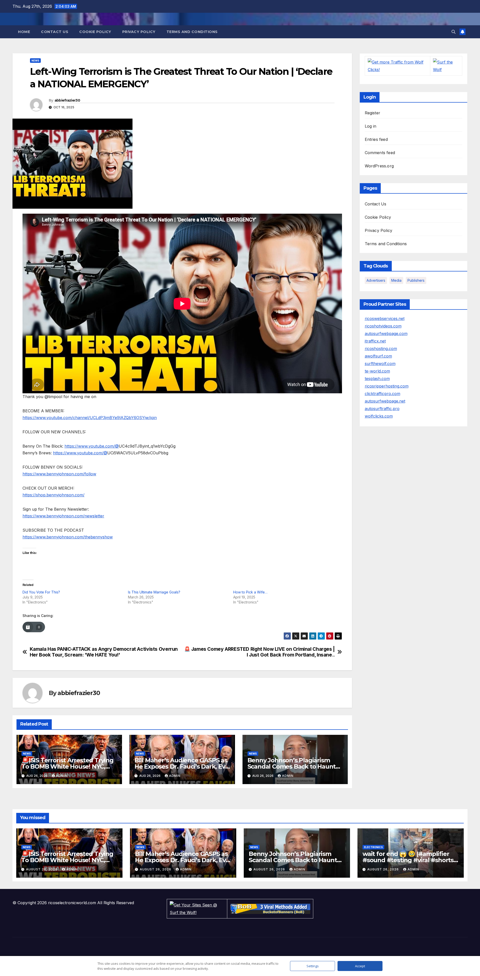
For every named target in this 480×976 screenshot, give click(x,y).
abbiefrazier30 (67, 100)
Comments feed (380, 152)
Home (24, 32)
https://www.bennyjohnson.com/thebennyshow (67, 536)
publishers (416, 280)
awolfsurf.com (378, 356)
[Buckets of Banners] (270, 908)
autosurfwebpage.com (386, 333)
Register (372, 112)
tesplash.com (377, 378)
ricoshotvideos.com (383, 326)
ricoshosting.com (381, 348)
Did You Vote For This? (41, 592)
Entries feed (376, 139)
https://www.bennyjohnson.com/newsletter (63, 515)
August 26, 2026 (42, 869)
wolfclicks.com (379, 416)
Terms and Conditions (192, 32)
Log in (370, 126)
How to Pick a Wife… (250, 592)
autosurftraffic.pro (382, 408)
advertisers (375, 280)
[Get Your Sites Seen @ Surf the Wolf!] (197, 908)
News (35, 60)
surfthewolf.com (380, 363)
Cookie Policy (95, 32)
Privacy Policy (139, 32)
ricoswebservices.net (384, 318)
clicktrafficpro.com (382, 393)
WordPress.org (379, 165)
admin (62, 776)
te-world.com (377, 371)
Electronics (373, 847)
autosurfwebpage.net (385, 401)
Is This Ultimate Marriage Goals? (154, 592)
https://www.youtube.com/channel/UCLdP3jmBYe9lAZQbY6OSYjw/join (89, 417)
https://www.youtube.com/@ (91, 446)
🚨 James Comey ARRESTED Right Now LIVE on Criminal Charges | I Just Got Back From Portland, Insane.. (259, 652)
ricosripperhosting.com (386, 386)
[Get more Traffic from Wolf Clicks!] (397, 65)
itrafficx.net (375, 341)
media (396, 280)
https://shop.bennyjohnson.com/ (53, 494)
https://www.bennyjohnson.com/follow (59, 473)
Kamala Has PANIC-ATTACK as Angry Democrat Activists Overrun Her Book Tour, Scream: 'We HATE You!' (104, 652)
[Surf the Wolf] (446, 65)
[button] (454, 31)
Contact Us (54, 32)
